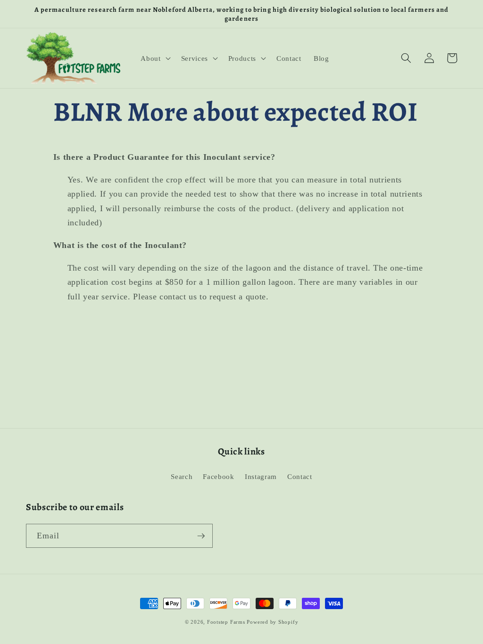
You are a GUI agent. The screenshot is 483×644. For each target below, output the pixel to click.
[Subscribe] (201, 536)
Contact (299, 476)
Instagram (261, 476)
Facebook (218, 476)
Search (181, 476)
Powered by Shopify (272, 622)
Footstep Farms (226, 622)
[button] (154, 58)
